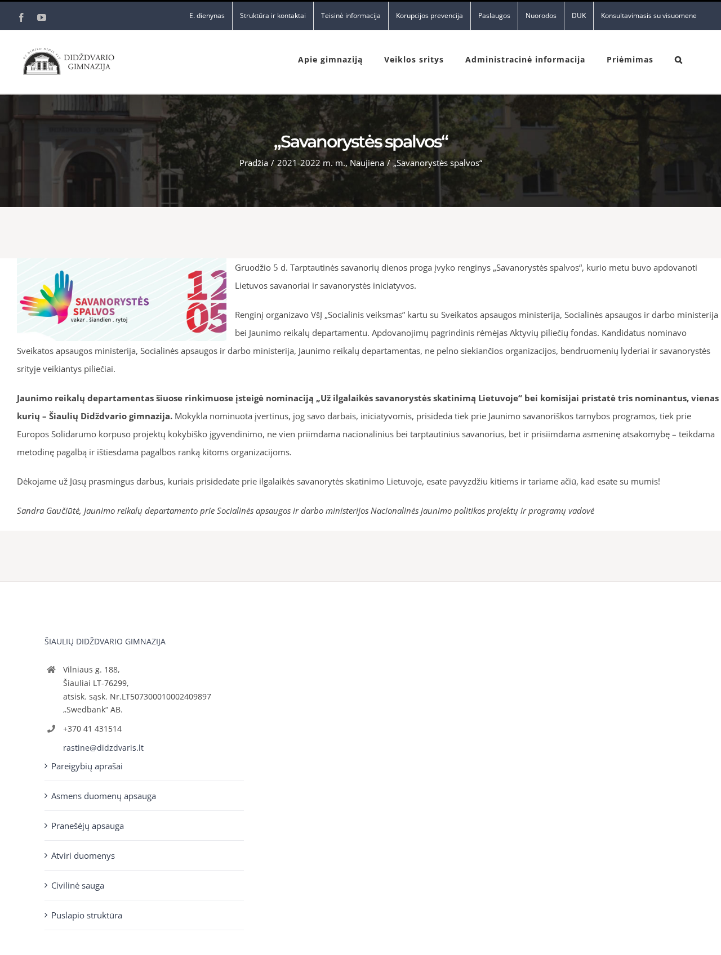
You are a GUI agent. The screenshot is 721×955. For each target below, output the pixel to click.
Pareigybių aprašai (87, 766)
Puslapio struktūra (86, 915)
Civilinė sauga (77, 885)
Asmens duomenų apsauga (103, 795)
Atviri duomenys (83, 855)
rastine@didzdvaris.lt (103, 747)
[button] (679, 58)
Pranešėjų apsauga (87, 825)
